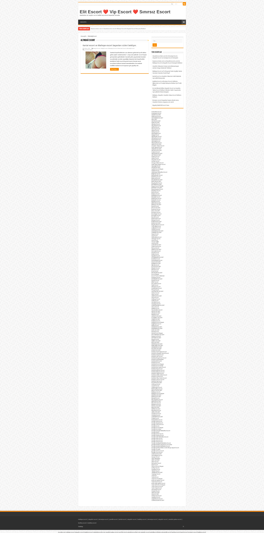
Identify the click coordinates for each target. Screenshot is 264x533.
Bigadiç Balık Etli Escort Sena (161, 105)
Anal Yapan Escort (156, 147)
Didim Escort (155, 254)
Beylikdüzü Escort (156, 195)
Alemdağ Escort (156, 133)
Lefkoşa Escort (155, 384)
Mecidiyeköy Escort (157, 399)
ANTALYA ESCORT (156, 150)
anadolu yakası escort (175, 519)
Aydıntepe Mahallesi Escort (159, 172)
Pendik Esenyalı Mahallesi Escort (160, 430)
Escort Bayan (155, 274)
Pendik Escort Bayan (157, 427)
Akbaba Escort (155, 124)
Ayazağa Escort (155, 166)
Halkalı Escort (155, 308)
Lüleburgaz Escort (156, 387)
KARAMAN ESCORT (157, 328)
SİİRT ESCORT (155, 460)
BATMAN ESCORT (156, 184)
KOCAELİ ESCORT (156, 348)
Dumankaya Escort (156, 260)
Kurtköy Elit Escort (156, 361)
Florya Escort (155, 290)
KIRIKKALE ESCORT (157, 344)
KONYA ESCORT (156, 350)
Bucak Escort (155, 217)
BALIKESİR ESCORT (157, 180)
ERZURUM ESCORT (156, 273)
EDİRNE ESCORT (156, 263)
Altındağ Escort (130, 48)
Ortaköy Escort (155, 415)
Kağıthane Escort (156, 324)
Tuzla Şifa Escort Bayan (158, 485)
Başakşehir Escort (156, 183)
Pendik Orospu (155, 449)
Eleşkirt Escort (155, 268)
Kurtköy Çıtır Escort (157, 356)
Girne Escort (155, 297)
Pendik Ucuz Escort (157, 452)
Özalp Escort (155, 418)
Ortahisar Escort (156, 413)
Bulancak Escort (156, 218)
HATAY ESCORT (155, 311)
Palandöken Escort (156, 420)
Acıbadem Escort (156, 112)
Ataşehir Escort (155, 159)
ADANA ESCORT (156, 115)
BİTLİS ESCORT (155, 207)
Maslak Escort (155, 398)
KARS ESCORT (155, 330)
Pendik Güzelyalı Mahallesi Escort (161, 443)
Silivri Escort (155, 461)
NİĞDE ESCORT (155, 409)
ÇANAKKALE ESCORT (157, 231)
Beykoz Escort (155, 194)
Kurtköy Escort (155, 362)
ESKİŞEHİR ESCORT (157, 279)
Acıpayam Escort (156, 113)
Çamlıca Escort (155, 229)
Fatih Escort (154, 285)
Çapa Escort (155, 234)
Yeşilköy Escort (155, 497)
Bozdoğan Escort (156, 214)
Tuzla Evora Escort (156, 482)
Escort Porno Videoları (158, 276)
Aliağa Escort (104, 48)
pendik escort (113, 519)
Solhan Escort (155, 468)
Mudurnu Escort (156, 404)
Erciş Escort (154, 271)
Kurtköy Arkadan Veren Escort (160, 353)
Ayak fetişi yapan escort (158, 164)
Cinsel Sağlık (155, 242)
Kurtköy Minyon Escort (157, 372)
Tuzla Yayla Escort (156, 488)
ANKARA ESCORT (156, 149)
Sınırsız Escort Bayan (157, 466)
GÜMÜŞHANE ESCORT (158, 305)
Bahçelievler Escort (157, 175)
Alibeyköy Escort (112, 48)
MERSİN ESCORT (156, 401)
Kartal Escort (155, 331)
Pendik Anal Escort (156, 421)
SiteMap (80, 526)
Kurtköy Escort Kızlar (157, 365)
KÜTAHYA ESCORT (156, 382)
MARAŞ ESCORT (156, 396)
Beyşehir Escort (156, 200)
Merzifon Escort (156, 403)
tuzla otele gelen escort (158, 483)
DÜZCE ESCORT (156, 262)
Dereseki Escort (156, 251)
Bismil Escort (155, 206)
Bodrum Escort (155, 209)
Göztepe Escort (155, 303)
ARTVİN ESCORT (156, 155)
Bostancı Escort (155, 212)
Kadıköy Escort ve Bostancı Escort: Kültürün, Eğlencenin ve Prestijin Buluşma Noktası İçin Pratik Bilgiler (167, 83)
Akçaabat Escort (156, 125)
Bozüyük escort (155, 215)
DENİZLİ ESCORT (156, 249)
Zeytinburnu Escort (157, 499)
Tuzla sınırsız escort (157, 486)
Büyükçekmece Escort (157, 225)
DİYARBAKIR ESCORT (157, 257)
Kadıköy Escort (155, 321)
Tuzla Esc (154, 475)
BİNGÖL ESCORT (156, 204)
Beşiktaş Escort (155, 190)
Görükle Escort (155, 302)
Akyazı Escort (155, 130)
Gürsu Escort (155, 307)
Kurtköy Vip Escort (156, 381)
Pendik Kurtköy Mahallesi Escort (160, 446)
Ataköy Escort (155, 156)
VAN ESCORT (155, 494)
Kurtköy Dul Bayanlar (157, 359)
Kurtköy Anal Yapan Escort (159, 351)
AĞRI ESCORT (155, 122)
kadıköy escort (142, 519)
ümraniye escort (103, 519)
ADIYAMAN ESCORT (157, 118)
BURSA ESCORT (156, 223)
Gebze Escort (155, 293)
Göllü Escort (155, 300)
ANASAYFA (83, 22)
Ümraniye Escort (156, 489)
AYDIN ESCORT (155, 167)
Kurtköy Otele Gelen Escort (159, 375)
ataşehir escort (92, 519)
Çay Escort (154, 235)
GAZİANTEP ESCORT (157, 291)
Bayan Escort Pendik (157, 186)
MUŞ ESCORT (155, 407)
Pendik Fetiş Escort (156, 438)
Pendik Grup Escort (157, 441)
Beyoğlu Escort (155, 197)
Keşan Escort (155, 339)
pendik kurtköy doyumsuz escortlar (161, 444)
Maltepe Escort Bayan (157, 393)
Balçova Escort (155, 178)
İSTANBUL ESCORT (157, 317)
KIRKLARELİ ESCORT (157, 345)
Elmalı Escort (155, 269)
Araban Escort (155, 152)
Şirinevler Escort (156, 463)
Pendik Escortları (156, 429)
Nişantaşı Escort (156, 410)
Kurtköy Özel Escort (157, 376)
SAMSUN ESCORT (156, 454)
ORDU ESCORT (155, 412)
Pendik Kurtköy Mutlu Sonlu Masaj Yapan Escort (165, 447)
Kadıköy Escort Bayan (157, 322)
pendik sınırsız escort (157, 451)
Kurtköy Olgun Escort (157, 373)
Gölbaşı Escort (155, 299)
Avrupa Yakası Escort (157, 163)
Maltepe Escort (155, 392)
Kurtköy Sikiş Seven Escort (159, 378)
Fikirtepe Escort (155, 286)
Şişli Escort (154, 464)
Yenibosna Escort (156, 495)
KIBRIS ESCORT (156, 341)
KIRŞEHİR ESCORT (156, 347)
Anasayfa (83, 36)
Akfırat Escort (155, 127)
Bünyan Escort (155, 220)
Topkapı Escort (155, 474)
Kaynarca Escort (156, 336)
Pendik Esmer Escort (157, 434)
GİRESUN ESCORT (156, 296)
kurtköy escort (82, 523)
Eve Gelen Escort (156, 283)
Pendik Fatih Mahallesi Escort (159, 437)
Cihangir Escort (155, 238)
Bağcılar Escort (155, 173)
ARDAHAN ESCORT (156, 153)
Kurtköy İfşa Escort (157, 369)
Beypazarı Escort (156, 198)
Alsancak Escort (121, 48)
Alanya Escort (96, 48)
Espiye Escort (155, 280)
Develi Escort (155, 252)
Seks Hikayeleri (155, 458)
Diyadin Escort (155, 255)
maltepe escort (82, 519)
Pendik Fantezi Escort (157, 435)
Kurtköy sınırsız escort (157, 379)
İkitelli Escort (155, 314)
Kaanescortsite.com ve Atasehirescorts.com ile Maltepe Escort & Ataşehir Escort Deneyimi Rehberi (118, 28)
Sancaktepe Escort (156, 455)
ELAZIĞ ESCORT (156, 266)
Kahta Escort (155, 325)
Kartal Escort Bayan (157, 333)
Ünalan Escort (155, 491)
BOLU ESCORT (155, 211)
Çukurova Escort (156, 246)
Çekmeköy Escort (156, 237)
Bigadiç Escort (155, 201)
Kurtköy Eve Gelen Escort (158, 367)
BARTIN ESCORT (156, 181)
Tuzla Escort (155, 477)
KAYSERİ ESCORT (156, 338)
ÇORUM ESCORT (156, 245)
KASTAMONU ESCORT (157, 334)
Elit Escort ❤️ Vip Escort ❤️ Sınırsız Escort (125, 11)
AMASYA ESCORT (156, 144)
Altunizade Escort (156, 142)
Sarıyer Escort (155, 457)
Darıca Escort (155, 248)
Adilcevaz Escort (156, 116)
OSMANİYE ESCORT (157, 417)
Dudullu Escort (155, 259)
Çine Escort (154, 240)
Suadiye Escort (155, 469)
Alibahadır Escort (156, 136)
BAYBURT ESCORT (156, 187)
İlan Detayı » (114, 69)
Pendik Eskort (155, 432)
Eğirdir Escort (155, 265)
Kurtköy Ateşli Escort (157, 355)
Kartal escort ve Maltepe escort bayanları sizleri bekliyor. (110, 45)
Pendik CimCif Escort (157, 424)
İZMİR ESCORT (155, 319)
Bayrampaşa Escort (157, 189)
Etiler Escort (154, 282)
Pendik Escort (155, 426)
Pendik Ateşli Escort (157, 423)
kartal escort (122, 519)
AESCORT (154, 119)
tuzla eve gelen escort (157, 480)
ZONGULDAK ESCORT (157, 500)
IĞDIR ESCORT (155, 313)
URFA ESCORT (155, 492)
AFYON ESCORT (156, 121)
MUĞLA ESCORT (156, 406)
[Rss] (172, 4)
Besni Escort (155, 192)
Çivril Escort (154, 243)
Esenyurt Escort (155, 277)
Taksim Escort (155, 471)
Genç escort (155, 294)
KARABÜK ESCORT (156, 327)
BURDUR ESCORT (156, 221)
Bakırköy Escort (155, 177)
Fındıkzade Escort (156, 288)
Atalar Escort (155, 158)
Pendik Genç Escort (157, 440)
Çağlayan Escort (156, 228)
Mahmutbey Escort (156, 389)
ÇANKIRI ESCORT (156, 232)
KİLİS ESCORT (155, 342)
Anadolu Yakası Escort (157, 146)
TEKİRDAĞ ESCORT (157, 472)
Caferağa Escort (156, 226)
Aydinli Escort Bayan (157, 169)
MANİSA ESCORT (156, 395)
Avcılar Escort (155, 161)
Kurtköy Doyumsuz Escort (158, 358)
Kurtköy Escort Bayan (157, 364)
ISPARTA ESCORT (156, 316)
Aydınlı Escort (155, 170)
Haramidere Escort (156, 310)
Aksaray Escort (155, 129)
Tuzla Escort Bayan (156, 478)
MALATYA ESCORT (156, 390)
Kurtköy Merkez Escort (157, 370)
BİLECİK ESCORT (156, 203)
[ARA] (184, 3)
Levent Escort (155, 386)
